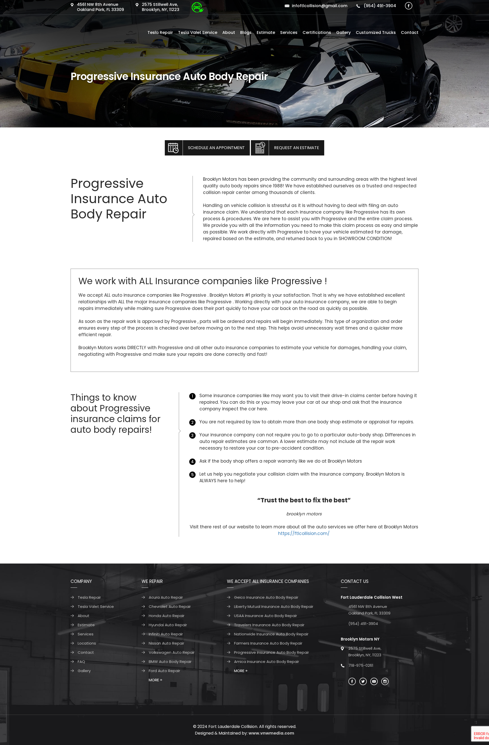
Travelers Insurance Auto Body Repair (269, 625)
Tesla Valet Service (197, 32)
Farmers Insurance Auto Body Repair (268, 643)
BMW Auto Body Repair (170, 661)
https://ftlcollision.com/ (304, 533)
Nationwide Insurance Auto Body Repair (271, 634)
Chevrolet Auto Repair (170, 606)
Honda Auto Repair (166, 615)
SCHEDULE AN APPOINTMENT (216, 148)
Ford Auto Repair (164, 670)
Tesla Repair (160, 32)
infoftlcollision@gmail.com (319, 6)
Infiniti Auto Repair (166, 634)
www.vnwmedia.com (271, 733)
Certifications (317, 32)
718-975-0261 (360, 665)
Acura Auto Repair (166, 597)
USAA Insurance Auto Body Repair (265, 615)
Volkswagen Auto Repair (172, 652)
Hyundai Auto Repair (168, 625)
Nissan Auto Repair (166, 643)
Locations (87, 643)
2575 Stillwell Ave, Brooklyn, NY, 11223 (160, 7)
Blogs (246, 32)
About (228, 32)
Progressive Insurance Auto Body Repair (271, 652)
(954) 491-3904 (379, 6)
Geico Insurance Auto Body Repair (266, 597)
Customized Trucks (376, 32)
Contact (409, 32)
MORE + (155, 680)
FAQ (81, 661)
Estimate (266, 32)
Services (288, 32)
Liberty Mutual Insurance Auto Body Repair (273, 606)
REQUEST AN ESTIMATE (296, 148)
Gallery (343, 32)
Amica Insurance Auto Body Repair (266, 661)
